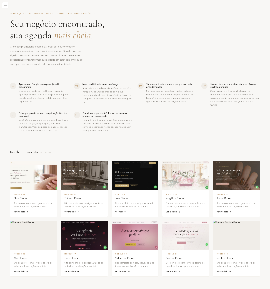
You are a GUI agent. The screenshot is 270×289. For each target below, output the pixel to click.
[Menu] (5, 5)
